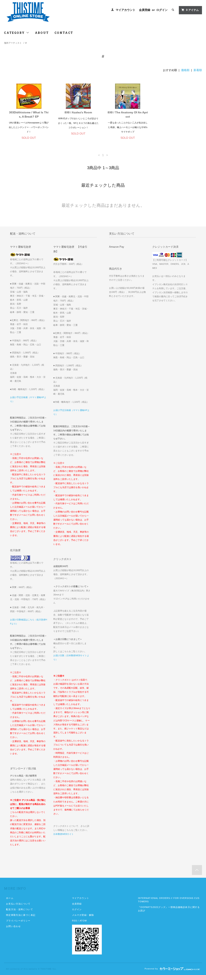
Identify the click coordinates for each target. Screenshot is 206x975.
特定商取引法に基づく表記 (20, 915)
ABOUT (42, 33)
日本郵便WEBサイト (63, 834)
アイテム (192, 10)
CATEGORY (15, 33)
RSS (74, 920)
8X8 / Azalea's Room (78, 112)
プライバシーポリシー (18, 920)
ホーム (9, 898)
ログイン (162, 9)
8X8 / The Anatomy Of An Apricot (128, 114)
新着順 (198, 70)
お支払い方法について (18, 904)
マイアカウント (125, 9)
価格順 (185, 70)
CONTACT (64, 33)
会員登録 (144, 9)
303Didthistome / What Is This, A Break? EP (28, 114)
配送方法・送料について (19, 909)
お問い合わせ (13, 926)
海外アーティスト (13, 43)
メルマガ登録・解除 (83, 915)
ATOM (83, 920)
